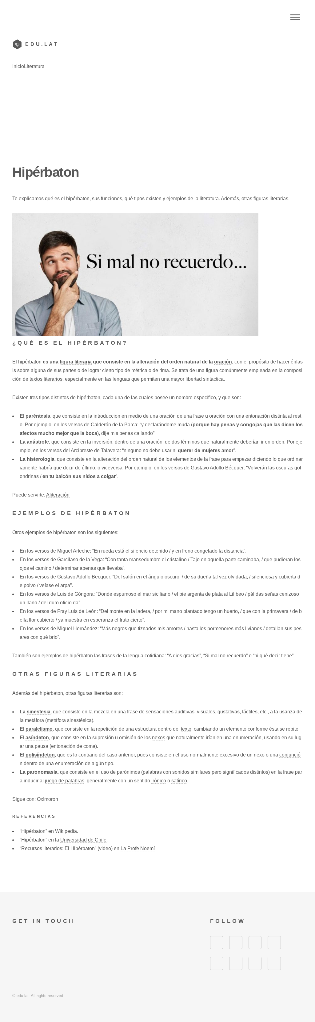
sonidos (180, 772)
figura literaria (76, 361)
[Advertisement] (157, 117)
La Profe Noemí (138, 848)
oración (223, 361)
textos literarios (46, 379)
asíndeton (37, 737)
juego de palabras (64, 780)
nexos (158, 737)
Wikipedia (66, 831)
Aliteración (58, 494)
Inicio (18, 66)
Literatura (34, 66)
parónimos (128, 772)
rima (164, 370)
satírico (179, 780)
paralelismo (39, 729)
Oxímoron (47, 799)
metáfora (34, 720)
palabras (152, 772)
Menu (295, 17)
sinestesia (38, 711)
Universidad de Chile (83, 839)
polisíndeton (40, 754)
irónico (158, 780)
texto (186, 729)
